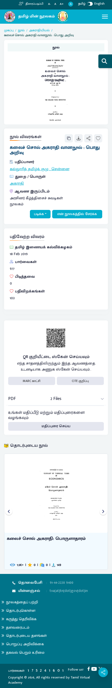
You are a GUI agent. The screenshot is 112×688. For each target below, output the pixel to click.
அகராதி (17, 183)
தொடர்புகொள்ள (20, 610)
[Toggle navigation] (105, 17)
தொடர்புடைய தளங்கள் (26, 635)
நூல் (21, 30)
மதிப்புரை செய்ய (56, 426)
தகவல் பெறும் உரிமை (25, 652)
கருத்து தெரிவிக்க (21, 619)
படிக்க (39, 214)
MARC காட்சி (32, 381)
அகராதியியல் (39, 30)
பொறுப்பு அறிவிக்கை (25, 644)
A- (49, 4)
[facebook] (89, 669)
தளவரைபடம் (17, 627)
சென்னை (60, 169)
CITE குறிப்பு (80, 381)
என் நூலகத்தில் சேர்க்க (77, 214)
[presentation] (9, 511)
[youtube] (94, 669)
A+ (62, 4)
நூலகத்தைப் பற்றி (22, 602)
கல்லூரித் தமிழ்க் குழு (29, 169)
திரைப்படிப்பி (34, 3)
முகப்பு (9, 30)
